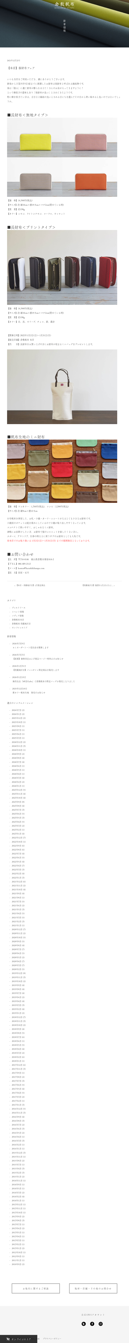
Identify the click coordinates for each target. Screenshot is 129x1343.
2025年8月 (16, 726)
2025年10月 (17, 722)
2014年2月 (16, 1196)
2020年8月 (16, 945)
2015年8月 (16, 1160)
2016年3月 (16, 1140)
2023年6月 (16, 813)
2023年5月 (16, 817)
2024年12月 (17, 742)
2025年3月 (16, 738)
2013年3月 (16, 1240)
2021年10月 (17, 889)
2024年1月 (16, 785)
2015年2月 (16, 1172)
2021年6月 (16, 905)
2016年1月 (16, 1148)
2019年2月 (16, 1009)
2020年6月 (16, 953)
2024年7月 (16, 762)
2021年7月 (16, 901)
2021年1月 (16, 925)
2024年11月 (17, 746)
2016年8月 (16, 1120)
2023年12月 (17, 789)
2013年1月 (16, 1248)
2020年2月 (16, 969)
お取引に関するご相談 (36, 1288)
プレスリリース (18, 607)
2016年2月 (16, 1144)
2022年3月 (16, 869)
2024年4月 (16, 773)
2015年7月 (16, 1164)
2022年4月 (16, 865)
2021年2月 (16, 921)
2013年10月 (17, 1212)
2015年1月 (16, 1176)
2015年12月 (17, 1152)
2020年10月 (17, 937)
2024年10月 (17, 750)
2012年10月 (17, 1252)
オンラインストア (20, 627)
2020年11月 (17, 933)
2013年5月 (16, 1232)
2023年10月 (17, 797)
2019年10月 (17, 981)
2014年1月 (16, 1200)
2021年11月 (17, 885)
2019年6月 (16, 997)
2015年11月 (17, 1156)
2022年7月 (16, 853)
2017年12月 (17, 1064)
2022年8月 (16, 849)
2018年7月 (16, 1037)
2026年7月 (16, 710)
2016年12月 (17, 1108)
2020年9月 (16, 941)
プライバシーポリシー (52, 1338)
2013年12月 (17, 1204)
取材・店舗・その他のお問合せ (93, 1288)
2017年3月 (16, 1096)
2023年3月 (16, 825)
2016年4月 (16, 1136)
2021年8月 (16, 897)
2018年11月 (17, 1021)
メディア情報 (18, 615)
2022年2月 (16, 873)
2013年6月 (16, 1228)
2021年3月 (16, 917)
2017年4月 (16, 1092)
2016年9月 (16, 1116)
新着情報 (64, 26)
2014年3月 (16, 1192)
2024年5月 (16, 769)
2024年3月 (16, 777)
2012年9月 (16, 1256)
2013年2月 (16, 1244)
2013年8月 (16, 1220)
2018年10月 (17, 1025)
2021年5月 (16, 909)
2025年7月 (16, 730)
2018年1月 (16, 1061)
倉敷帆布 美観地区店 (21, 623)
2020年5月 (16, 957)
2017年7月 (16, 1080)
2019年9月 (16, 985)
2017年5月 (16, 1088)
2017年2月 (16, 1100)
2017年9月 (16, 1072)
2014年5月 (16, 1188)
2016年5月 (16, 1132)
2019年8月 (16, 989)
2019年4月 (16, 1001)
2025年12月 (17, 718)
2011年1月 (16, 1260)
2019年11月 (17, 977)
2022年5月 (16, 861)
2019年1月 (16, 1013)
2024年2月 (16, 781)
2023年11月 (17, 793)
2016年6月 (16, 1128)
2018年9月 (16, 1029)
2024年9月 (16, 753)
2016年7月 (16, 1124)
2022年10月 (17, 841)
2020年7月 (16, 949)
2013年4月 (16, 1236)
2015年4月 (16, 1168)
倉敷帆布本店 (18, 619)
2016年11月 (17, 1112)
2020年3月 (16, 965)
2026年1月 (16, 714)
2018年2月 (16, 1057)
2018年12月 (17, 1017)
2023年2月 (16, 829)
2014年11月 (17, 1180)
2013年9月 (16, 1216)
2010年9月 (16, 1264)
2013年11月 (17, 1208)
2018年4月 (16, 1049)
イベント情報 (18, 611)
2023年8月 (16, 805)
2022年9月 (16, 845)
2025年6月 (16, 734)
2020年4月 (16, 961)
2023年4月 (16, 821)
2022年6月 (16, 857)
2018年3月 (16, 1052)
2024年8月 (16, 757)
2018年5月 (16, 1045)
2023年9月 (16, 801)
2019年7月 (16, 993)
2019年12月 (17, 973)
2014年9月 (16, 1184)
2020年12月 (17, 929)
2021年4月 (16, 913)
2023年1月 (16, 833)
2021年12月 (17, 881)
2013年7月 (16, 1224)
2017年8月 (16, 1077)
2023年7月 (16, 809)
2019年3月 (16, 1005)
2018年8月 (16, 1033)
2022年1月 (16, 877)
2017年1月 (16, 1104)
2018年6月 (16, 1041)
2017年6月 (16, 1084)
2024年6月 (16, 766)
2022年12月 (17, 837)
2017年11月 (17, 1068)
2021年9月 (16, 893)
